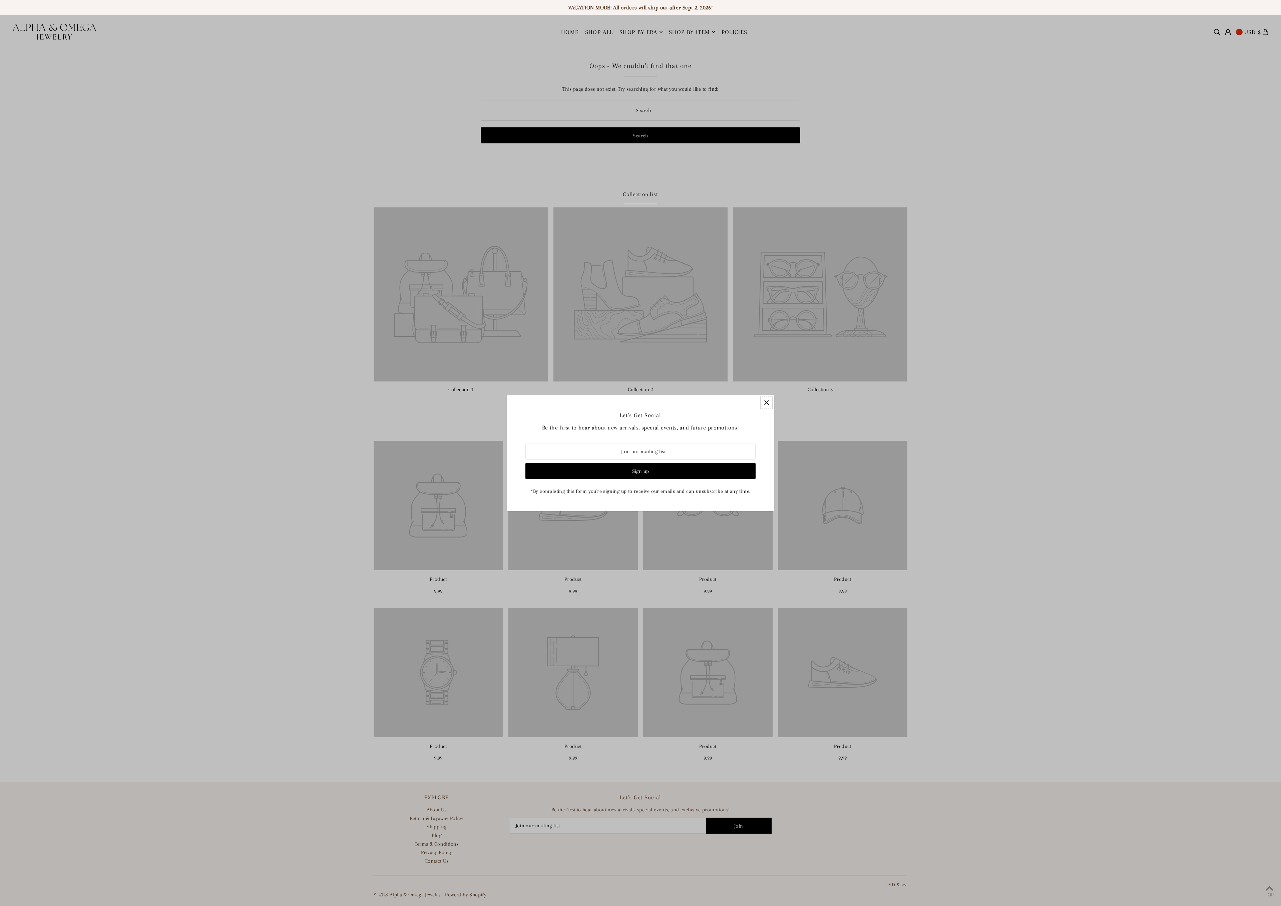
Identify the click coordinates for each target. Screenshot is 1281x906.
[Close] (766, 402)
